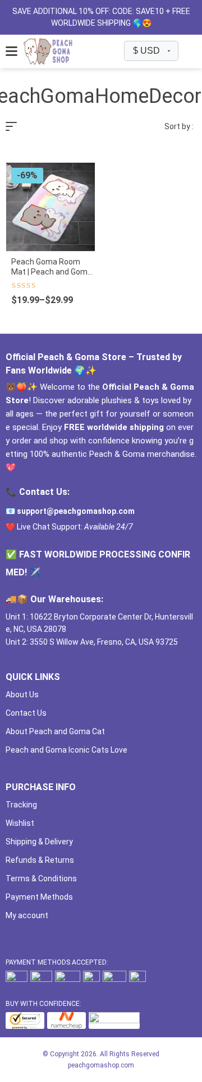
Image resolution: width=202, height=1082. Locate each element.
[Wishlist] (187, 51)
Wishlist (20, 823)
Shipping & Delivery (39, 841)
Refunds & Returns (40, 860)
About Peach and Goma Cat (55, 731)
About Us (22, 694)
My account (27, 915)
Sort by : (179, 126)
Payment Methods (39, 896)
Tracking (21, 804)
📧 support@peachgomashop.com (70, 511)
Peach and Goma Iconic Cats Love (66, 749)
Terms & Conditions (41, 878)
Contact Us (26, 712)
